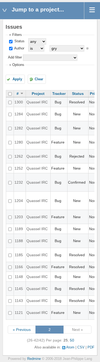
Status (19, 41)
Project (38, 93)
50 (72, 340)
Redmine (34, 359)
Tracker (59, 93)
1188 (19, 241)
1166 (19, 267)
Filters (17, 35)
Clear (39, 79)
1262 (18, 156)
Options (18, 65)
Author (18, 48)
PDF (90, 347)
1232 (18, 182)
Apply (17, 79)
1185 (19, 255)
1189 (19, 229)
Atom (70, 347)
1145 (19, 289)
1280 (18, 142)
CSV (81, 347)
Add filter (15, 57)
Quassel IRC (37, 102)
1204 (18, 201)
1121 (19, 312)
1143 (19, 300)
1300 (18, 102)
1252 (18, 168)
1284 (18, 114)
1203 (18, 217)
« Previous (22, 329)
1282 (18, 128)
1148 (19, 277)
